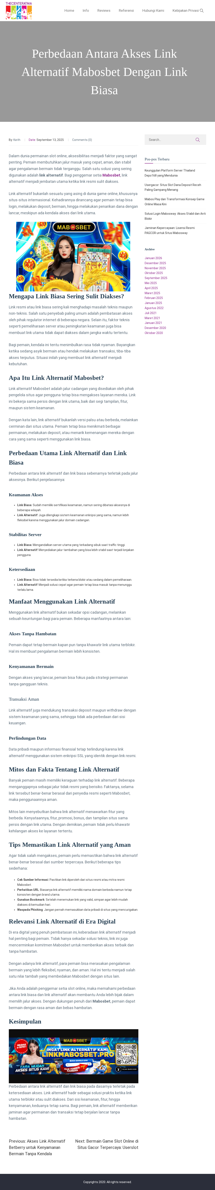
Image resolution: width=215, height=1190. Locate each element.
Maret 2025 (152, 293)
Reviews (103, 10)
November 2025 (155, 268)
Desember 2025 (155, 263)
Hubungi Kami (153, 10)
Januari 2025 (153, 303)
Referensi (126, 10)
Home (69, 10)
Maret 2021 (152, 318)
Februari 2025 (154, 298)
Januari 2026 (153, 258)
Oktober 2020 (154, 333)
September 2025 (156, 278)
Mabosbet (111, 175)
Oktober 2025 (154, 273)
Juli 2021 (151, 313)
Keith (16, 140)
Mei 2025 (151, 283)
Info (86, 10)
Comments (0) (82, 140)
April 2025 (151, 288)
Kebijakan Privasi (186, 10)
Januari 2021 (153, 323)
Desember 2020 (155, 328)
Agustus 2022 (154, 308)
